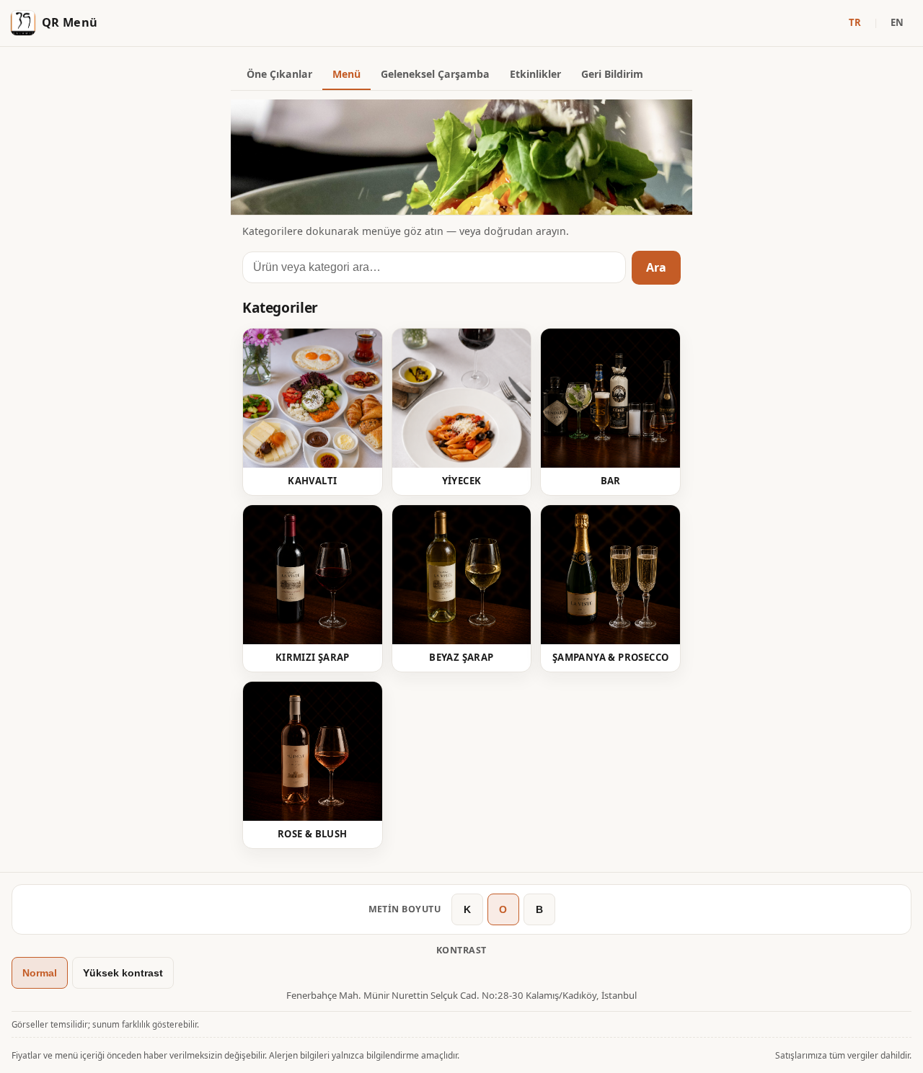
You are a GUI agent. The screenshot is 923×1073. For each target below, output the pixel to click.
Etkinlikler (535, 74)
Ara (656, 267)
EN (897, 22)
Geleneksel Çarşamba (435, 74)
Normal (39, 973)
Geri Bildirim (612, 74)
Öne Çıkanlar (279, 74)
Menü (346, 74)
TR (855, 22)
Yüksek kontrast (123, 973)
